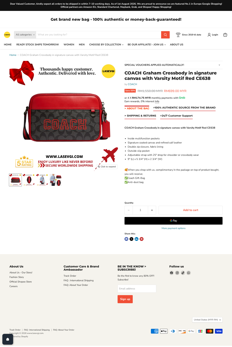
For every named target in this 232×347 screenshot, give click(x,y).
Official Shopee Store (20, 281)
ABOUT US (176, 44)
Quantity (129, 203)
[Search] (165, 34)
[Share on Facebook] (126, 239)
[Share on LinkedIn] (136, 239)
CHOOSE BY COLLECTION (105, 44)
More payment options (173, 228)
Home (12, 55)
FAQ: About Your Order (76, 285)
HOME (8, 44)
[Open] (7, 339)
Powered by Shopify (18, 336)
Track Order (70, 275)
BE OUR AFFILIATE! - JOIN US (146, 44)
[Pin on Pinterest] (141, 239)
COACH (132, 84)
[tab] (137, 109)
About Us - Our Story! (20, 272)
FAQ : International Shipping (79, 280)
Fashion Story (16, 277)
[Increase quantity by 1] (152, 210)
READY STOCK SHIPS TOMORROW (37, 44)
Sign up (125, 299)
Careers (13, 286)
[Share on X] (131, 239)
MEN (82, 44)
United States (206, 319)
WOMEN (69, 44)
